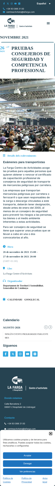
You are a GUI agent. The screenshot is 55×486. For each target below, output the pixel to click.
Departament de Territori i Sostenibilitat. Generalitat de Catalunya (23, 286)
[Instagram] (12, 3)
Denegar (27, 463)
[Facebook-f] (4, 3)
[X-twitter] (8, 3)
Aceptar (27, 455)
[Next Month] (50, 327)
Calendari (14, 299)
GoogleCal (32, 299)
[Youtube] (15, 3)
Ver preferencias (27, 471)
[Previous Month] (46, 327)
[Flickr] (19, 3)
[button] (50, 433)
